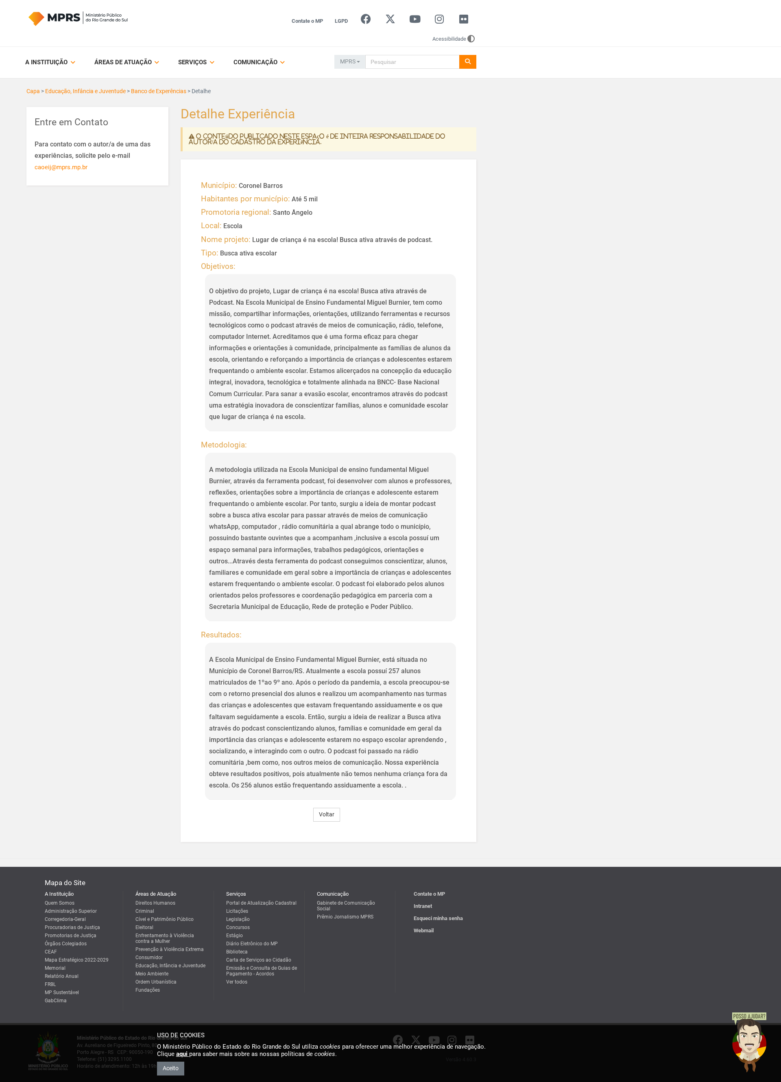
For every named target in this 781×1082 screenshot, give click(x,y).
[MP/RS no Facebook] (366, 21)
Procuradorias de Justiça (72, 927)
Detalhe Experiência (238, 114)
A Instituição (47, 62)
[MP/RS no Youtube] (414, 21)
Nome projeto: (226, 239)
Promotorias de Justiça (70, 935)
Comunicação (256, 62)
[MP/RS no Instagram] (439, 21)
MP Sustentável (62, 992)
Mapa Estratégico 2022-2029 (77, 960)
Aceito (171, 1068)
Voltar (326, 814)
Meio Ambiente (151, 974)
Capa (33, 91)
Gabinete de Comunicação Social (346, 906)
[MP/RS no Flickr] (464, 21)
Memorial (55, 968)
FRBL (50, 984)
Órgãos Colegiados (66, 944)
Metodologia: (224, 445)
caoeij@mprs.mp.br (61, 167)
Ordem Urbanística (156, 982)
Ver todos (236, 982)
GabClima (56, 1000)
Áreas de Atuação (123, 62)
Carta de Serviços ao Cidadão (258, 960)
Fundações (147, 990)
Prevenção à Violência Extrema (169, 949)
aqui (182, 1054)
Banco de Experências (158, 91)
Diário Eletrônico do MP (252, 944)
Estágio (234, 935)
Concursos (238, 927)
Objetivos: (218, 266)
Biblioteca (237, 952)
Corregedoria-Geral (65, 919)
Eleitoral (144, 927)
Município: (219, 185)
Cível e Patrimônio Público (164, 919)
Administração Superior (71, 911)
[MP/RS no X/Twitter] (390, 21)
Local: (211, 225)
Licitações (237, 911)
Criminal (144, 911)
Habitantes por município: (245, 198)
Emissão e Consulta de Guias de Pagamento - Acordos (261, 971)
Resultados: (221, 634)
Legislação (238, 919)
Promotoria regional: (236, 212)
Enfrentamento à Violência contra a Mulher (164, 938)
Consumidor (149, 957)
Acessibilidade (449, 39)
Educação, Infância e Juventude (85, 91)
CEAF (51, 952)
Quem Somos (59, 903)
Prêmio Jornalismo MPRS (345, 917)
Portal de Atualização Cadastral (261, 903)
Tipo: (209, 253)
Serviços (193, 62)
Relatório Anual (62, 976)
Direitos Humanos (155, 903)
